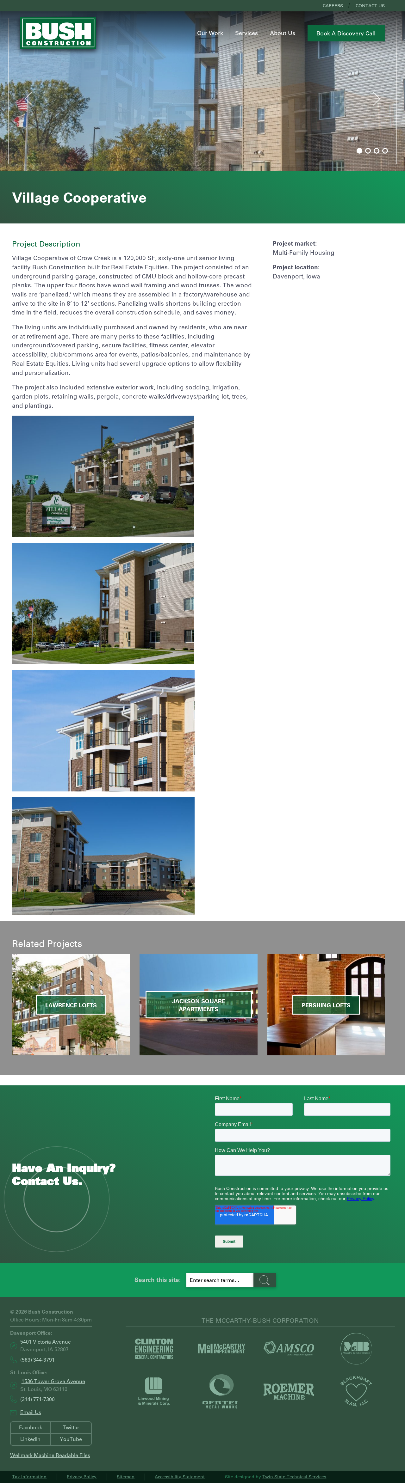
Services (246, 33)
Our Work (210, 33)
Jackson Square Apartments (198, 1005)
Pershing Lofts (326, 1005)
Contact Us (370, 6)
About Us (282, 33)
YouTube (71, 1439)
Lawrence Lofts (71, 1005)
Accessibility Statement (180, 1477)
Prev (22, 97)
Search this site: (157, 1280)
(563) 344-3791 (37, 1360)
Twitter (71, 1427)
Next (383, 100)
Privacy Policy (82, 1477)
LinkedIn (30, 1439)
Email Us (30, 1412)
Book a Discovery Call (346, 33)
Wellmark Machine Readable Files (50, 1455)
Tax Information (29, 1477)
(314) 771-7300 (37, 1399)
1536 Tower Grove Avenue (53, 1381)
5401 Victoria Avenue (45, 1341)
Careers (333, 6)
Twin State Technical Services (294, 1477)
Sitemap (125, 1477)
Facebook (30, 1427)
